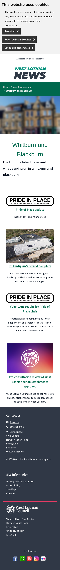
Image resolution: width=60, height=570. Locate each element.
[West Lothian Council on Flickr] (43, 560)
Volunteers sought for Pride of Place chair (30, 309)
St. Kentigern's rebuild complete (30, 266)
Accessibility (13, 485)
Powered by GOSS (43, 459)
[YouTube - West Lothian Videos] (29, 560)
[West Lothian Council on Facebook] (15, 560)
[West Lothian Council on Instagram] (36, 560)
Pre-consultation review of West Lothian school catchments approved (30, 381)
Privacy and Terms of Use (20, 481)
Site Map (11, 489)
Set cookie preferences (17, 47)
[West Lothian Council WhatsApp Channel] (22, 560)
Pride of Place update (30, 209)
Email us (14, 422)
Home (6, 86)
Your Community (22, 86)
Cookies (10, 493)
